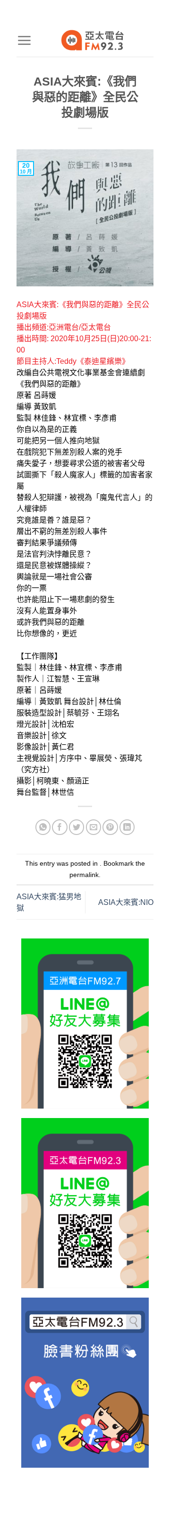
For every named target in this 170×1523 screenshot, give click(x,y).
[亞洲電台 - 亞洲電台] (92, 40)
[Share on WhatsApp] (43, 827)
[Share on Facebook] (60, 827)
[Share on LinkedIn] (127, 827)
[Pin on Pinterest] (110, 827)
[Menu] (24, 40)
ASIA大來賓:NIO (125, 902)
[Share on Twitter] (77, 827)
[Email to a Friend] (94, 827)
